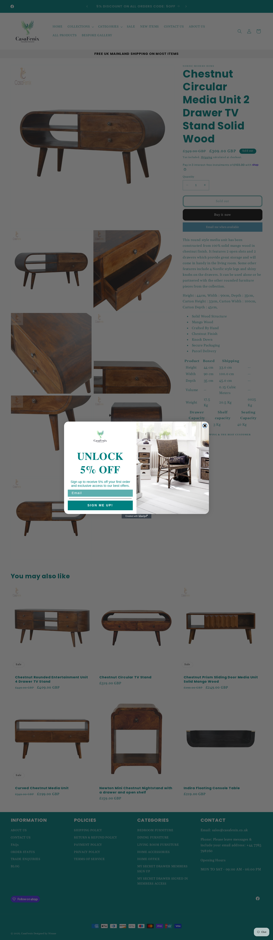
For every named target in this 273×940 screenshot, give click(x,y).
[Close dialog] (205, 425)
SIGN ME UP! (100, 505)
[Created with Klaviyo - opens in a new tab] (136, 516)
